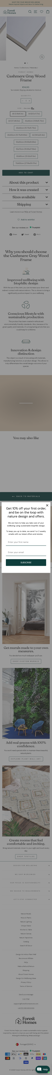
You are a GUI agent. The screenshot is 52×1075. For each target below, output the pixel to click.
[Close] (47, 505)
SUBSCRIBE (26, 562)
